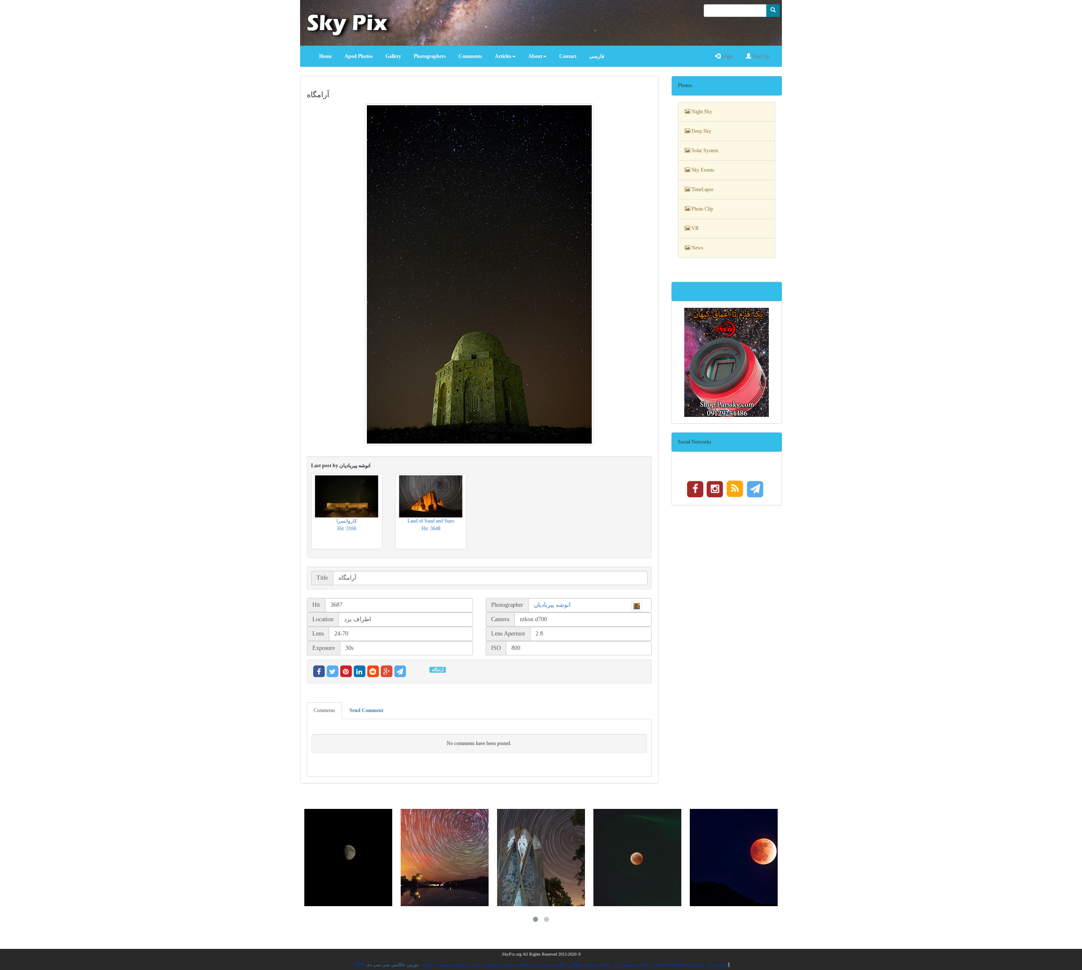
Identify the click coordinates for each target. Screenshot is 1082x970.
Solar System (704, 150)
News (696, 248)
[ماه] (348, 857)
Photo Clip (701, 209)
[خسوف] (637, 857)
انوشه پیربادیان (552, 605)
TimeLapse (701, 189)
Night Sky (701, 112)
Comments (324, 710)
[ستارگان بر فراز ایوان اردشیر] (445, 857)
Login (726, 56)
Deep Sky (700, 131)
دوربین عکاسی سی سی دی (392, 964)
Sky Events (702, 170)
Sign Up (760, 56)
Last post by (340, 466)
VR (694, 228)
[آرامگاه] (479, 274)
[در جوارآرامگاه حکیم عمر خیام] (541, 857)
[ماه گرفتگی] (734, 857)
